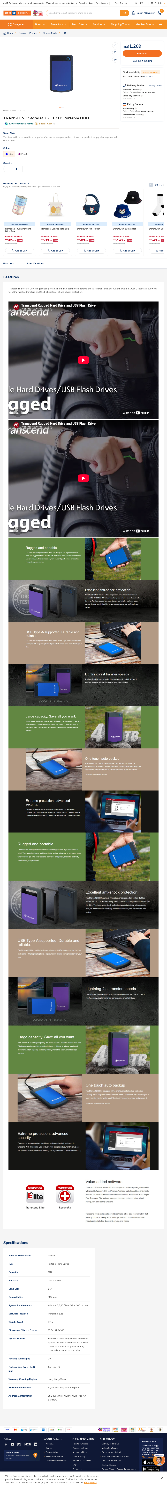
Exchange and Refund (111, 1452)
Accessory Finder (80, 1452)
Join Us (49, 1448)
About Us (50, 1444)
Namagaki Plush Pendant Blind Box (18, 230)
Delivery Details (155, 85)
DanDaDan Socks (158, 228)
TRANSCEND (15, 118)
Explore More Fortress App (150, 1455)
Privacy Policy (90, 1482)
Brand (38, 24)
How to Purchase (80, 1444)
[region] (83, 1479)
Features (8, 263)
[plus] (26, 169)
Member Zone (143, 24)
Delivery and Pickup (110, 1444)
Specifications (35, 263)
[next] (160, 24)
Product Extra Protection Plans (115, 1456)
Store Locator (102, 3)
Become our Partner (54, 1456)
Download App (85, 3)
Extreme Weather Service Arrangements (119, 1469)
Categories (19, 24)
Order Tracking (121, 3)
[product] (20, 205)
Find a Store (12, 1452)
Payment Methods (80, 1448)
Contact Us (77, 1469)
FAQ (74, 1465)
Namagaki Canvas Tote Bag (55, 228)
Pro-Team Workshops (111, 1460)
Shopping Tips (119, 24)
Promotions (57, 24)
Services (97, 24)
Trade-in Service (109, 1465)
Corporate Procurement (56, 1460)
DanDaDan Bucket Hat (124, 228)
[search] (124, 13)
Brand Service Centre (82, 1460)
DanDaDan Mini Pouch (88, 228)
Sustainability (52, 1452)
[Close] (161, 1478)
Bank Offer (78, 24)
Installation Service (110, 1448)
